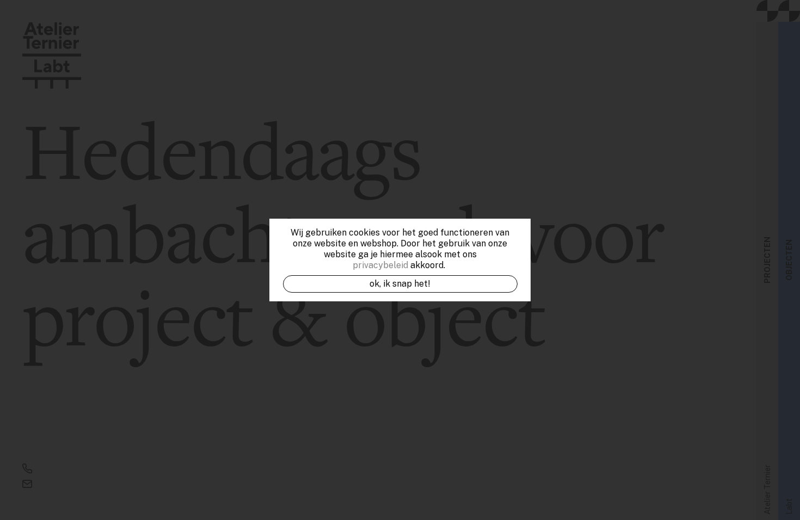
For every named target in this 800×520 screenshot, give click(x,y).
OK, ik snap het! (400, 283)
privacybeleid (380, 265)
